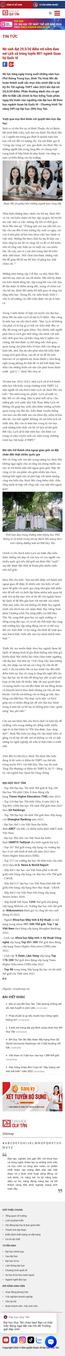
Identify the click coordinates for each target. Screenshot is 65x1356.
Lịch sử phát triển (14, 1220)
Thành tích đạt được (15, 1229)
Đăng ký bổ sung (14, 4)
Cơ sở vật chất (12, 1239)
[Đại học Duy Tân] (14, 1123)
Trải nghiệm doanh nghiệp (19, 1296)
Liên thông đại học (15, 1265)
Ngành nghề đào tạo (15, 1279)
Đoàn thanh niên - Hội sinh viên (21, 1306)
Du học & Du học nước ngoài (19, 1274)
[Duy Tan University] (18, 12)
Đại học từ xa (12, 1260)
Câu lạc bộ (10, 1301)
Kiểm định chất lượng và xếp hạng (22, 1234)
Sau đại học (11, 1256)
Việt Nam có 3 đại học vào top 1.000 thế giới (33, 1055)
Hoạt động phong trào (16, 1292)
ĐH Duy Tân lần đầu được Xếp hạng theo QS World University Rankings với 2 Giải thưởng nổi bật (33, 1043)
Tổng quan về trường (16, 1215)
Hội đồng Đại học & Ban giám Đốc (22, 1225)
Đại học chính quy (14, 1251)
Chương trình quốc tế (16, 1270)
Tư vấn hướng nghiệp (48, 4)
